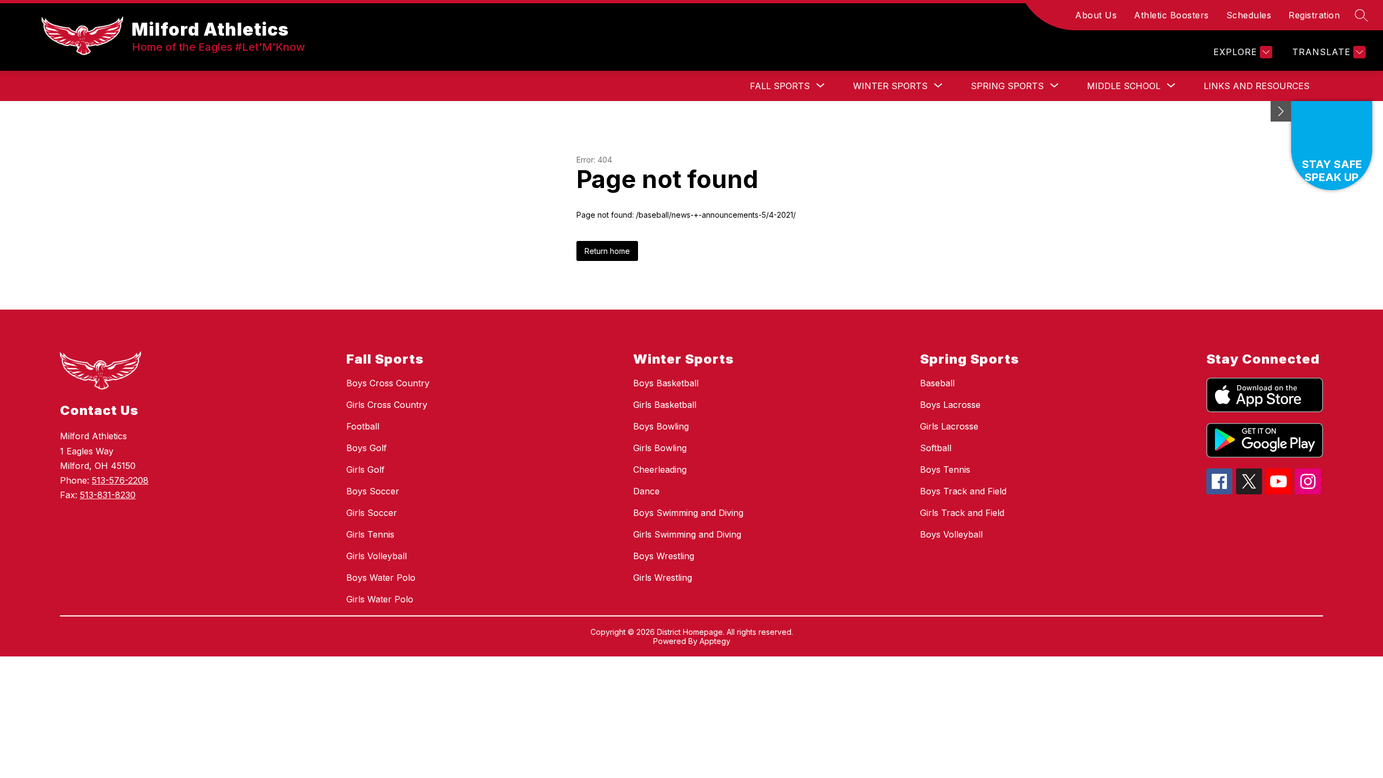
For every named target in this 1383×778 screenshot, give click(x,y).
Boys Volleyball (951, 534)
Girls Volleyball (376, 556)
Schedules (1249, 15)
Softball (935, 447)
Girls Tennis (370, 534)
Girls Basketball (664, 404)
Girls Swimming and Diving (687, 534)
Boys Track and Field (963, 491)
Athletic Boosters (1171, 15)
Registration (1314, 15)
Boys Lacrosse (950, 404)
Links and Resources (1257, 86)
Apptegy (715, 641)
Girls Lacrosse (949, 426)
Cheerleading (660, 469)
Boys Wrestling (663, 556)
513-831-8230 (108, 494)
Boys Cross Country (387, 383)
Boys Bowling (661, 426)
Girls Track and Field (962, 512)
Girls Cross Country (386, 404)
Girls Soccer (371, 512)
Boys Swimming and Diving (688, 512)
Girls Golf (365, 469)
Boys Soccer (372, 491)
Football (362, 426)
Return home (607, 251)
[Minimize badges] (1281, 111)
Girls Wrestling (662, 577)
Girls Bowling (660, 447)
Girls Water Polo (379, 599)
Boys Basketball (666, 383)
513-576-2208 (120, 480)
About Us (1096, 15)
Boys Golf (366, 447)
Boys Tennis (945, 469)
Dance (646, 491)
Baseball (937, 383)
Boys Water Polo (380, 577)
